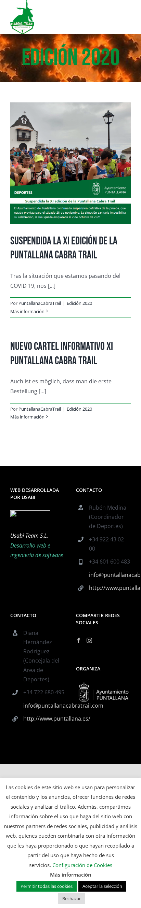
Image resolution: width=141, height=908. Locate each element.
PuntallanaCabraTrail (39, 303)
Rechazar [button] (71, 898)
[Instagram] (89, 640)
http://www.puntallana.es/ (110, 588)
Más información (27, 311)
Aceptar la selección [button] (102, 886)
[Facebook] (78, 640)
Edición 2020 (79, 303)
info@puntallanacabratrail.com (110, 575)
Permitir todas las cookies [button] (47, 886)
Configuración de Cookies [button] (82, 865)
